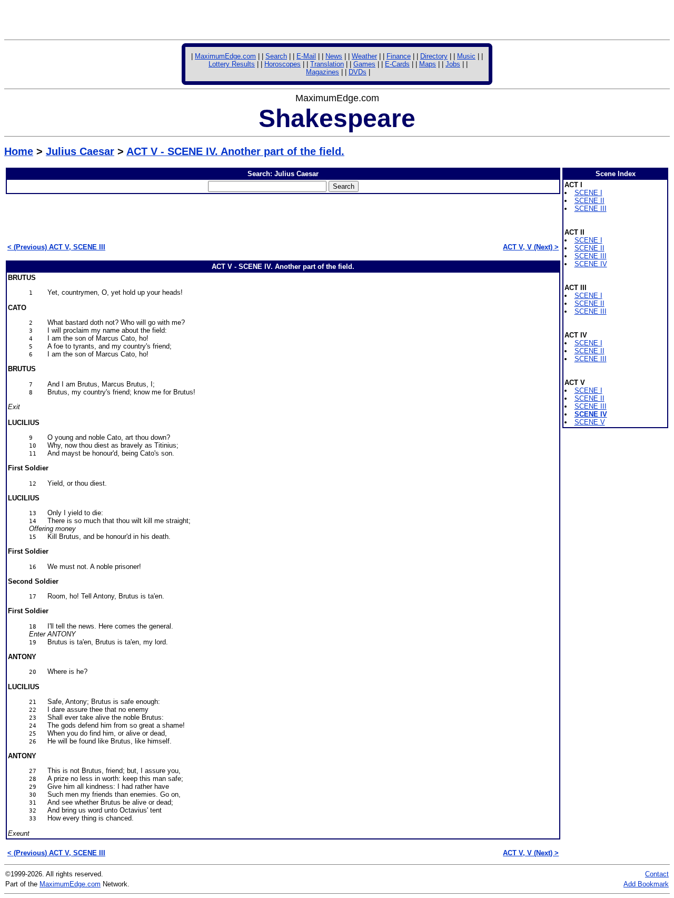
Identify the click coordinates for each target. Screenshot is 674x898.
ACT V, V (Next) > (531, 247)
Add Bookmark (646, 884)
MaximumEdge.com (225, 56)
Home (18, 151)
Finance (398, 56)
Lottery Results (232, 64)
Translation (327, 64)
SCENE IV (590, 264)
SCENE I (588, 193)
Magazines (322, 72)
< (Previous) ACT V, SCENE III (56, 247)
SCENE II (589, 201)
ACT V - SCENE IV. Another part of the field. (235, 151)
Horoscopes (282, 64)
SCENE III (590, 209)
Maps (427, 64)
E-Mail (306, 56)
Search (276, 56)
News (333, 56)
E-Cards (397, 64)
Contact (657, 874)
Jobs (452, 64)
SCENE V (589, 422)
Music (466, 56)
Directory (434, 56)
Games (364, 64)
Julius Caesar (80, 151)
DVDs (357, 72)
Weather (364, 56)
